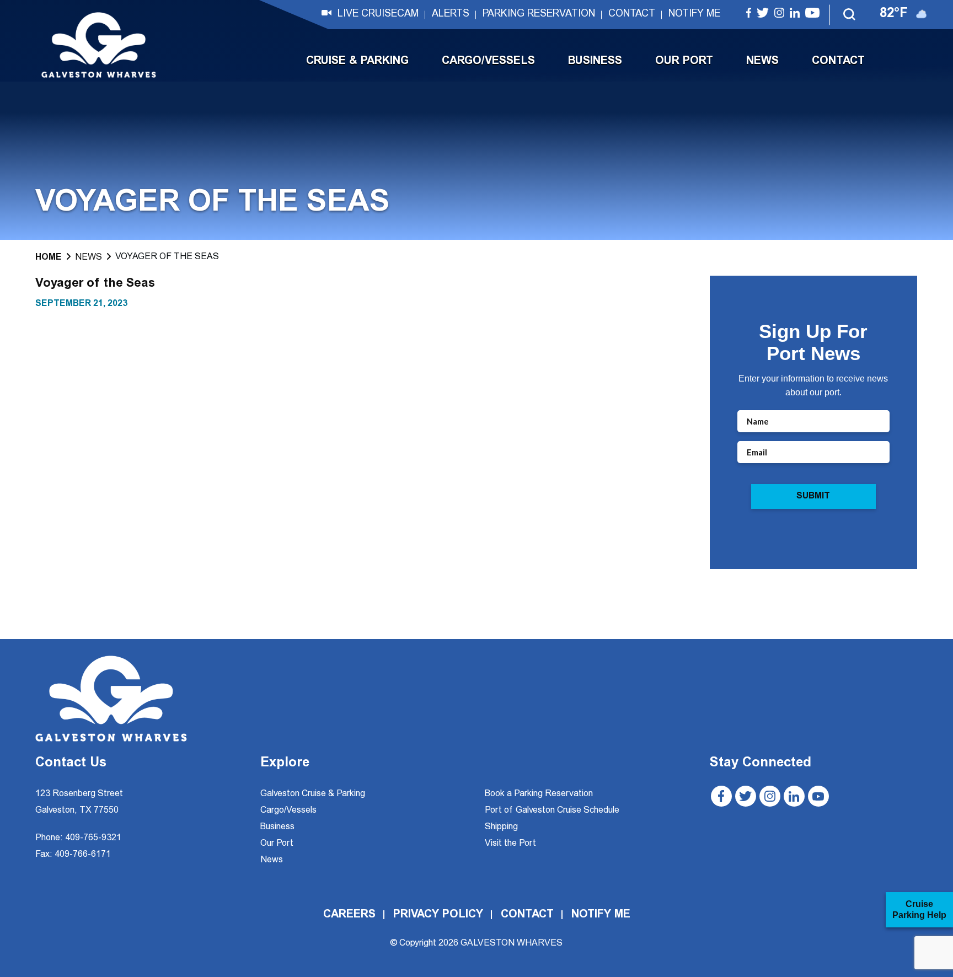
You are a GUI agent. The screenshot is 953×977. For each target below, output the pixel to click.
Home (48, 257)
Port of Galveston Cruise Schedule (552, 810)
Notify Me (694, 14)
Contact (631, 14)
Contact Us (70, 763)
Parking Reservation (539, 14)
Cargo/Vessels (488, 61)
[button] (849, 15)
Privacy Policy (438, 914)
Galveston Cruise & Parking (312, 794)
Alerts (450, 14)
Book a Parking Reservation (539, 794)
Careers (349, 914)
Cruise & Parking (357, 61)
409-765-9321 (93, 838)
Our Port (684, 61)
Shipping (501, 827)
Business (595, 61)
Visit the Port (510, 843)
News (762, 61)
